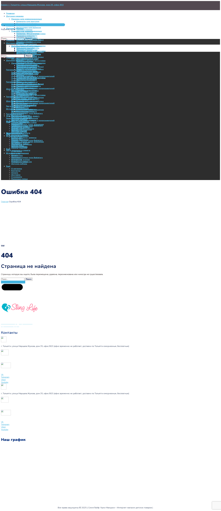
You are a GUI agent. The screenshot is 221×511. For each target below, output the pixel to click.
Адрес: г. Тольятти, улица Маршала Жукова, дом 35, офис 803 (32, 4)
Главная (4, 201)
